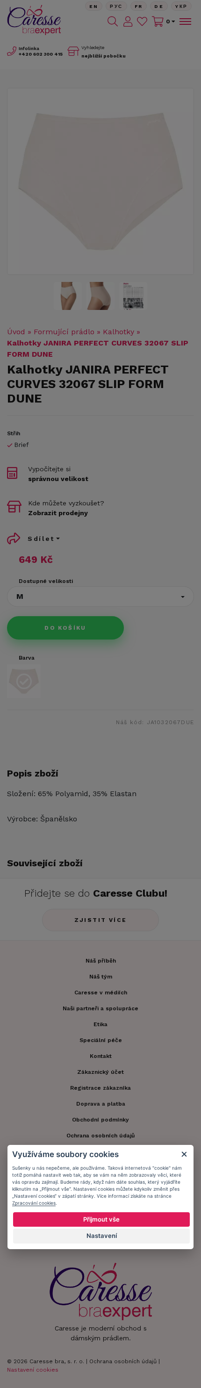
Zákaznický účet (100, 1072)
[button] (100, 596)
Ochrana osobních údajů (123, 1361)
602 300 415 (41, 54)
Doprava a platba (100, 1103)
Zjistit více (100, 920)
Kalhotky (118, 331)
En (94, 6)
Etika (100, 1024)
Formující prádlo (64, 331)
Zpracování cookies (34, 1203)
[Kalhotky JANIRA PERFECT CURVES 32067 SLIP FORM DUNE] (133, 296)
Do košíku (65, 628)
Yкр (181, 6)
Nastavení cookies (32, 1369)
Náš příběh (101, 960)
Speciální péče (100, 1040)
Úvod (16, 331)
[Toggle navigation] (184, 21)
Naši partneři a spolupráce (100, 1008)
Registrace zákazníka (100, 1088)
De (159, 6)
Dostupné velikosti (46, 581)
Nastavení (101, 1235)
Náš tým (100, 976)
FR (139, 6)
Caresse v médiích (100, 992)
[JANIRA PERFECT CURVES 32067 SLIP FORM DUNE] (100, 181)
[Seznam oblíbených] (142, 21)
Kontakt (101, 1056)
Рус (116, 6)
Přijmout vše (101, 1219)
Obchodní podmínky (100, 1119)
